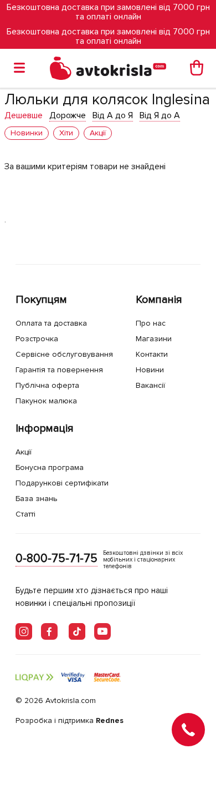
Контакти (152, 354)
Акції (24, 452)
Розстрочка (37, 338)
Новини (150, 370)
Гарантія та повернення (59, 370)
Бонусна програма (50, 467)
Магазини (154, 338)
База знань (37, 498)
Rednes (110, 720)
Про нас (151, 323)
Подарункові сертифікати (62, 483)
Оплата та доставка (51, 323)
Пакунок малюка (46, 401)
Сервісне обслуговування (64, 354)
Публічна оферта (47, 385)
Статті (25, 514)
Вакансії (150, 385)
